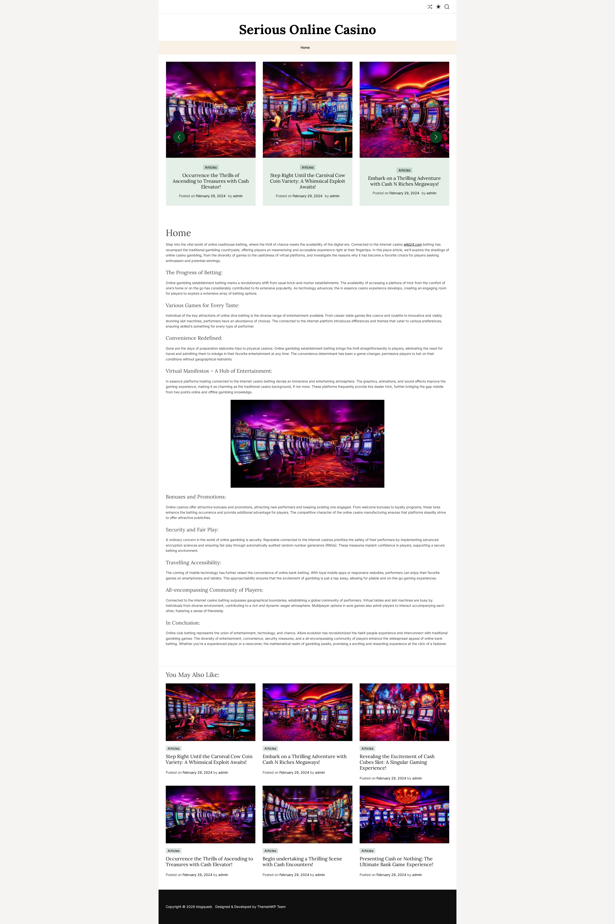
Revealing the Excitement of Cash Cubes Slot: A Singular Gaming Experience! (404, 181)
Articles (211, 167)
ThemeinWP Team (271, 907)
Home (305, 47)
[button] (179, 137)
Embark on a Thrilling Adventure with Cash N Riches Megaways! (307, 181)
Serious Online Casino (307, 29)
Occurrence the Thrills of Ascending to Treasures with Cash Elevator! (209, 861)
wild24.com (413, 244)
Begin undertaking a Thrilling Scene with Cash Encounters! (302, 861)
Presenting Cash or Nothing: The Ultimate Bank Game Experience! (396, 861)
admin (238, 196)
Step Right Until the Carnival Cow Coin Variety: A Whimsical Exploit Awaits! (210, 181)
